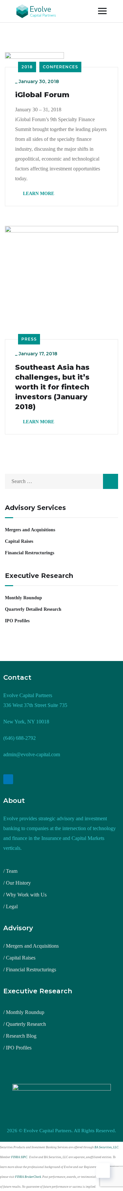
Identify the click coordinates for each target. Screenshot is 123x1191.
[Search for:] (61, 481)
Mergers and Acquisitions (30, 529)
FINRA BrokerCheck (28, 1177)
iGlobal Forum (42, 94)
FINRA (15, 1157)
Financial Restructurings (29, 552)
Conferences (60, 66)
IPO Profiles (17, 620)
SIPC (24, 1157)
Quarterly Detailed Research (33, 609)
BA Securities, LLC (106, 1147)
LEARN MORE (38, 193)
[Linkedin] (8, 779)
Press (29, 339)
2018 (27, 66)
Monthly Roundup (23, 597)
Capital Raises (19, 541)
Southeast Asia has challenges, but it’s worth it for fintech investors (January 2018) (52, 387)
